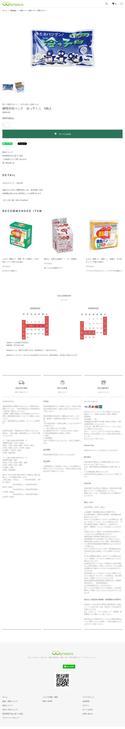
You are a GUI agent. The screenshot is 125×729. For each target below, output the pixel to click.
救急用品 (13, 10)
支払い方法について (10, 709)
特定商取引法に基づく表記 (12, 155)
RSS (44, 701)
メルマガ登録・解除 (50, 697)
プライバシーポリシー (11, 717)
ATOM (49, 701)
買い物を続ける (8, 162)
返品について (7, 152)
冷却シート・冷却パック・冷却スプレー (33, 10)
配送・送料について (10, 701)
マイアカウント (88, 697)
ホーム (4, 10)
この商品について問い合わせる (14, 159)
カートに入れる (65, 134)
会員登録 (86, 701)
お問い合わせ (88, 713)
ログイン (86, 705)
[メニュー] (121, 3)
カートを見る (88, 709)
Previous (34, 48)
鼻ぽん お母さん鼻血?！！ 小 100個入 (60, 259)
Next (91, 48)
